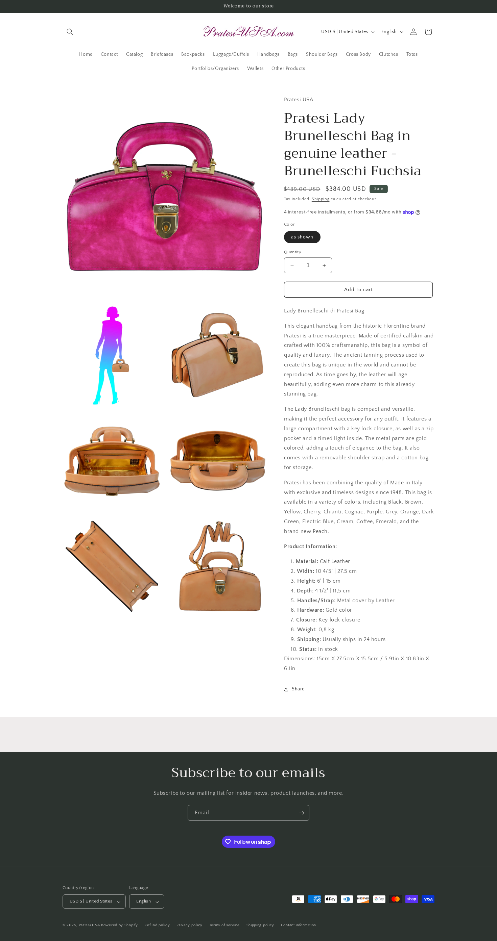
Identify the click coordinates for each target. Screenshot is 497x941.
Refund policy (157, 925)
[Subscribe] (301, 813)
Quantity (292, 252)
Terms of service (224, 925)
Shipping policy (260, 925)
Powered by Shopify (119, 925)
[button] (70, 31)
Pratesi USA (89, 925)
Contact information (298, 925)
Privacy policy (189, 925)
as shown (302, 237)
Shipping (321, 199)
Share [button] (298, 689)
